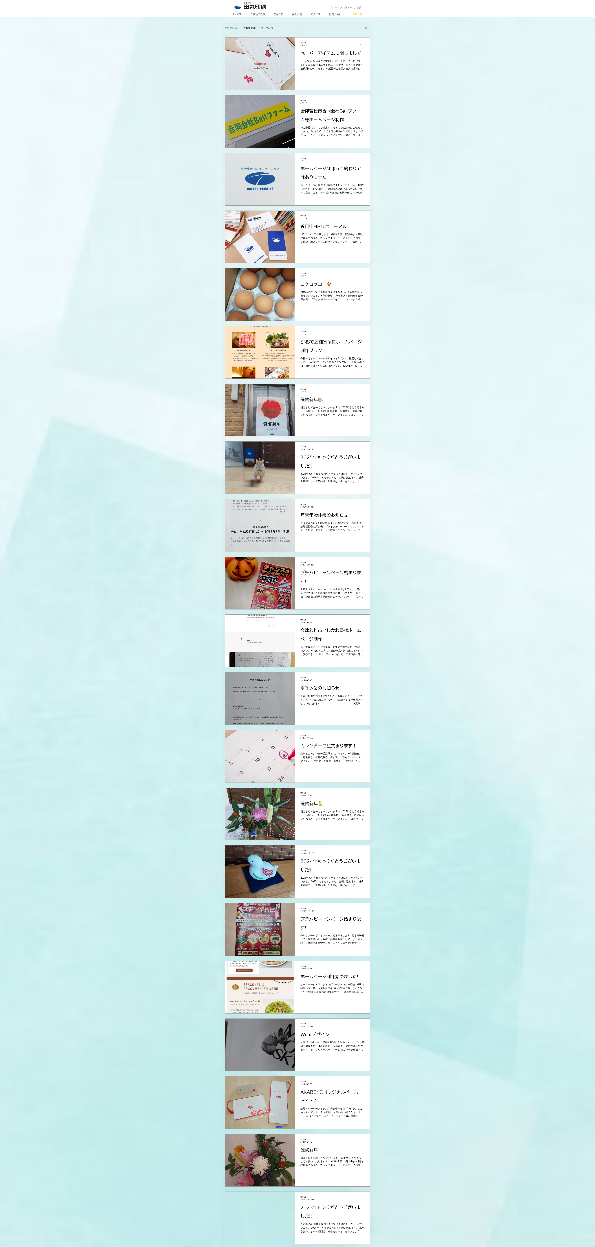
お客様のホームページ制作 (258, 28)
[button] (366, 28)
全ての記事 (231, 28)
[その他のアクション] (364, 44)
